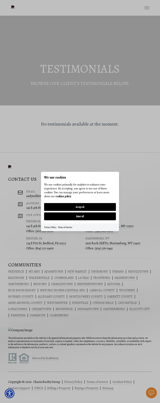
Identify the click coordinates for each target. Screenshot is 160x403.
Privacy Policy (50, 227)
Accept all (80, 207)
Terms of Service (65, 227)
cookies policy (63, 196)
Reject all (80, 216)
